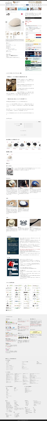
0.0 (21, 124)
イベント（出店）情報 (16, 405)
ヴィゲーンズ (20, 289)
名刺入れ (7, 394)
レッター (19, 294)
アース (19, 296)
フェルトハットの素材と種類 (9, 411)
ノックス (28, 287)
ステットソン (38, 285)
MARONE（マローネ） (17, 374)
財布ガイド (30, 6)
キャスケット (23, 363)
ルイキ (28, 305)
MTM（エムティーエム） (32, 381)
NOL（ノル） (16, 380)
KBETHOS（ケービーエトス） (33, 382)
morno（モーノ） (24, 376)
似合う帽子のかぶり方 (8, 404)
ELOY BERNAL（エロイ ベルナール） (10, 374)
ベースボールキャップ (24, 364)
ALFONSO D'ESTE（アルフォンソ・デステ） (34, 380)
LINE (34, 411)
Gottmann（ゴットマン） (8, 381)
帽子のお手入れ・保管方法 (9, 405)
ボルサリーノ (14, 6)
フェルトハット (7, 364)
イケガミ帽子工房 (24, 383)
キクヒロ (10, 305)
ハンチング (11, 6)
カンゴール (11, 294)
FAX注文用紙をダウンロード (34, 69)
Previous (6, 22)
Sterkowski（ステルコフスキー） (33, 375)
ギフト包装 (27, 405)
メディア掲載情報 (16, 404)
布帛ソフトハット (8, 363)
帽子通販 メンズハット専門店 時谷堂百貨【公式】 (11, 358)
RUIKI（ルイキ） (26, 392)
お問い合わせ (40, 6)
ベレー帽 (23, 366)
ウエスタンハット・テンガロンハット (10, 366)
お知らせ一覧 (35, 405)
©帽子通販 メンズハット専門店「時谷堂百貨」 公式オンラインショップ (23, 420)
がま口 (7, 391)
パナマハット (8, 6)
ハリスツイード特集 (16, 414)
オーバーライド (11, 296)
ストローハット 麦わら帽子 (9, 365)
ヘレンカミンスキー (38, 287)
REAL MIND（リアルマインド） (28, 391)
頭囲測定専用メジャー (28, 411)
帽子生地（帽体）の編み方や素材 (9, 407)
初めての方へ (25, 6)
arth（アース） (24, 375)
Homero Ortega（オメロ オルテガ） (9, 373)
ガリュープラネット (38, 294)
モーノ (28, 296)
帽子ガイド (28, 6)
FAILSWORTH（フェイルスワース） (18, 373)
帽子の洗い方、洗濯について (9, 406)
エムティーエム (38, 307)
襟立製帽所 (38, 305)
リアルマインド (20, 305)
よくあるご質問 (37, 6)
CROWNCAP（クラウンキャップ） (33, 376)
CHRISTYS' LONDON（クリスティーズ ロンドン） (35, 373)
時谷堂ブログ (15, 406)
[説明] (17, 55)
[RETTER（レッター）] (11, 90)
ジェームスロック (20, 287)
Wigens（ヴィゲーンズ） (8, 382)
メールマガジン (16, 407)
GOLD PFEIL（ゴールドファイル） (28, 390)
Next (23, 22)
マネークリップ (7, 393)
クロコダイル (20, 307)
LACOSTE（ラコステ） (17, 376)
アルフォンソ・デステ (30, 307)
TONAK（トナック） (32, 374)
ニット (22, 365)
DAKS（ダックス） (16, 375)
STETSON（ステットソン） (9, 376)
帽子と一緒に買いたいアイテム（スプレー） (31, 25)
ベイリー (37, 296)
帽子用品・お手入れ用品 (39, 363)
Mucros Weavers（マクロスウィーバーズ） (34, 383)
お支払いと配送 (33, 6)
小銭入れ (7, 392)
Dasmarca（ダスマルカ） (25, 380)
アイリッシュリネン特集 (16, 413)
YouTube (35, 412)
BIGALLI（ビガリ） (8, 375)
